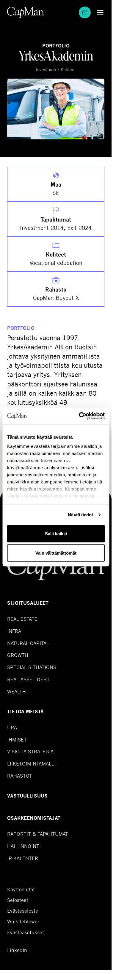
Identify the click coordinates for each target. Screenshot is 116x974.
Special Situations (31, 667)
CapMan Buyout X (56, 297)
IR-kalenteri (23, 858)
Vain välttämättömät (55, 553)
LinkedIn (17, 950)
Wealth (16, 691)
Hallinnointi (24, 846)
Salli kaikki (56, 533)
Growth (17, 655)
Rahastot (19, 776)
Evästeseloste (22, 911)
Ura (12, 727)
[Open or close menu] (98, 12)
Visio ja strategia (30, 751)
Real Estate (22, 619)
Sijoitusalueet (27, 603)
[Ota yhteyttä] (85, 12)
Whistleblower (23, 921)
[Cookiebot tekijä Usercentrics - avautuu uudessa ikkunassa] (79, 416)
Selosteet (17, 900)
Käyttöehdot (21, 889)
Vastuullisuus (27, 796)
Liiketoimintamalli (31, 763)
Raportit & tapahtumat (37, 834)
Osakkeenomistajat (33, 818)
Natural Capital (28, 643)
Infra (14, 631)
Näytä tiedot (80, 514)
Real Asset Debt (28, 679)
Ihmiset (17, 739)
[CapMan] (25, 12)
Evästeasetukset (25, 932)
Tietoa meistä (25, 711)
